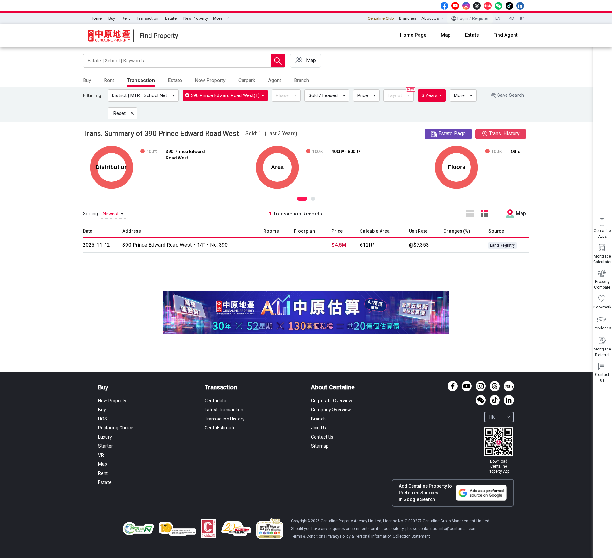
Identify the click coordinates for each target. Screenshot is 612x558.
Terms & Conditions (308, 536)
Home (96, 18)
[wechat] (498, 6)
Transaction (147, 18)
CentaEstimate (220, 427)
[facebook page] (444, 6)
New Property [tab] (210, 80)
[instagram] (466, 6)
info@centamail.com (458, 528)
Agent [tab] (274, 80)
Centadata (215, 400)
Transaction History (224, 418)
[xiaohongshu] (488, 6)
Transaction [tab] (141, 80)
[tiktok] (509, 6)
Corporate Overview (331, 400)
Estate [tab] (175, 80)
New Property (195, 18)
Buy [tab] (87, 80)
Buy (111, 18)
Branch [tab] (301, 80)
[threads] (477, 6)
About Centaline (333, 387)
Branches (407, 18)
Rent (126, 18)
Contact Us (322, 437)
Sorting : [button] (101, 213)
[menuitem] (96, 18)
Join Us (318, 427)
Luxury (105, 437)
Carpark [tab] (246, 80)
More (459, 95)
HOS (102, 418)
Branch (318, 418)
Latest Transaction (224, 409)
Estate (171, 18)
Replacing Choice (116, 427)
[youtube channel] (455, 6)
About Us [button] (430, 18)
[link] (498, 450)
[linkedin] (520, 6)
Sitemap (320, 446)
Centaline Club (381, 18)
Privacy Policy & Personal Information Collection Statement (378, 536)
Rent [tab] (109, 80)
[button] (144, 95)
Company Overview (331, 409)
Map (102, 464)
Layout (395, 95)
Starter (105, 446)
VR (101, 455)
